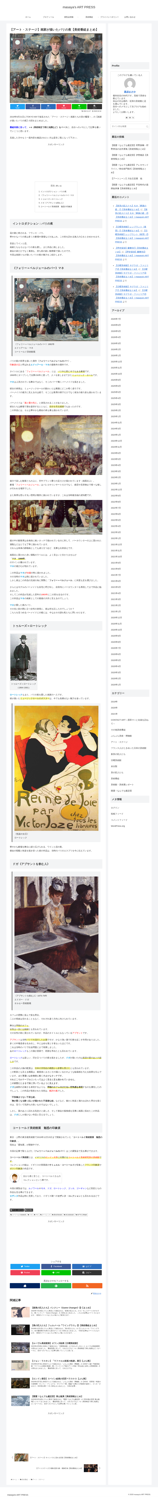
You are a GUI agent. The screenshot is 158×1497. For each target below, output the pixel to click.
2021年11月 (116, 550)
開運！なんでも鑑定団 (121, 791)
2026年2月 (116, 349)
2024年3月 (116, 428)
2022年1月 (116, 538)
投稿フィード (117, 814)
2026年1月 (116, 355)
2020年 (114, 708)
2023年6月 (116, 453)
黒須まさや (130, 92)
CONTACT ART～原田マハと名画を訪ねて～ (129, 722)
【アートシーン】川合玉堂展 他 (126, 178)
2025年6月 (116, 386)
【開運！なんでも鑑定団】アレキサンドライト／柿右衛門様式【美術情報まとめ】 (129, 169)
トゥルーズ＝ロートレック (52, 199)
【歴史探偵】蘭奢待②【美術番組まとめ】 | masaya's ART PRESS (132, 256)
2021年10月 (116, 556)
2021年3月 (116, 599)
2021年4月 (116, 593)
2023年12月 (116, 441)
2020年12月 (116, 617)
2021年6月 (116, 581)
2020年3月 (116, 672)
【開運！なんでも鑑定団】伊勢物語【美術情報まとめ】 (129, 157)
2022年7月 (116, 508)
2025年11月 (116, 368)
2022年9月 (116, 496)
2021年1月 (116, 611)
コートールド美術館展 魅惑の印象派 (56, 206)
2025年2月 (116, 410)
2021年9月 (116, 563)
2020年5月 (116, 660)
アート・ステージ (17, 1210)
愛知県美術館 (57, 1215)
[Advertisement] (56, 162)
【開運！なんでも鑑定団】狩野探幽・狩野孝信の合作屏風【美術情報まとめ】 (129, 147)
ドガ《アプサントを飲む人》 (53, 203)
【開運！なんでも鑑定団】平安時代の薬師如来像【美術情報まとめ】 (129, 187)
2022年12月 (116, 489)
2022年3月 (116, 532)
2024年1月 (116, 435)
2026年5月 (116, 331)
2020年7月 (116, 648)
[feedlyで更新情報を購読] (56, 1285)
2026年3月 (116, 343)
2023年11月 (116, 447)
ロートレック (46, 1215)
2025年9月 (116, 380)
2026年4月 (116, 337)
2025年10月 (116, 374)
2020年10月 (116, 630)
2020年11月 (116, 623)
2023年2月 (116, 477)
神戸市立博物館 (82, 1215)
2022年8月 (116, 502)
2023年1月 (116, 483)
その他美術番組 (118, 730)
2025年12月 (116, 361)
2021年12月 (116, 544)
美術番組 (29, 1210)
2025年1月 (116, 416)
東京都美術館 (69, 1215)
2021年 (114, 714)
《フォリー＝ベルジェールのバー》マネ (57, 195)
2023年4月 (116, 465)
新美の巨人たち (118, 754)
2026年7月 (116, 319)
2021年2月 (116, 605)
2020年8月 (116, 642)
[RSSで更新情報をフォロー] (87, 1285)
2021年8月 (116, 569)
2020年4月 (116, 666)
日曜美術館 (116, 760)
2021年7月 (116, 575)
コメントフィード (119, 820)
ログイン (115, 808)
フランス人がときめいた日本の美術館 (128, 748)
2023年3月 (116, 471)
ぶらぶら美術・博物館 (121, 736)
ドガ (30, 1215)
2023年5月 (116, 459)
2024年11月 (116, 422)
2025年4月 (116, 398)
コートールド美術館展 (19, 1215)
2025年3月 (116, 404)
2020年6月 (116, 654)
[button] (147, 126)
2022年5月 (116, 520)
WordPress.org (118, 826)
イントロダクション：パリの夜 (54, 191)
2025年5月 (116, 392)
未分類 (114, 766)
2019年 (114, 702)
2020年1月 (116, 684)
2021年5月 (116, 587)
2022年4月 (116, 526)
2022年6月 (116, 514)
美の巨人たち (117, 772)
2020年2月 (116, 678)
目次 (53, 185)
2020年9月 (116, 636)
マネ (36, 1215)
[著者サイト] (25, 1285)
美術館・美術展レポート (122, 784)
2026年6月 (116, 325)
